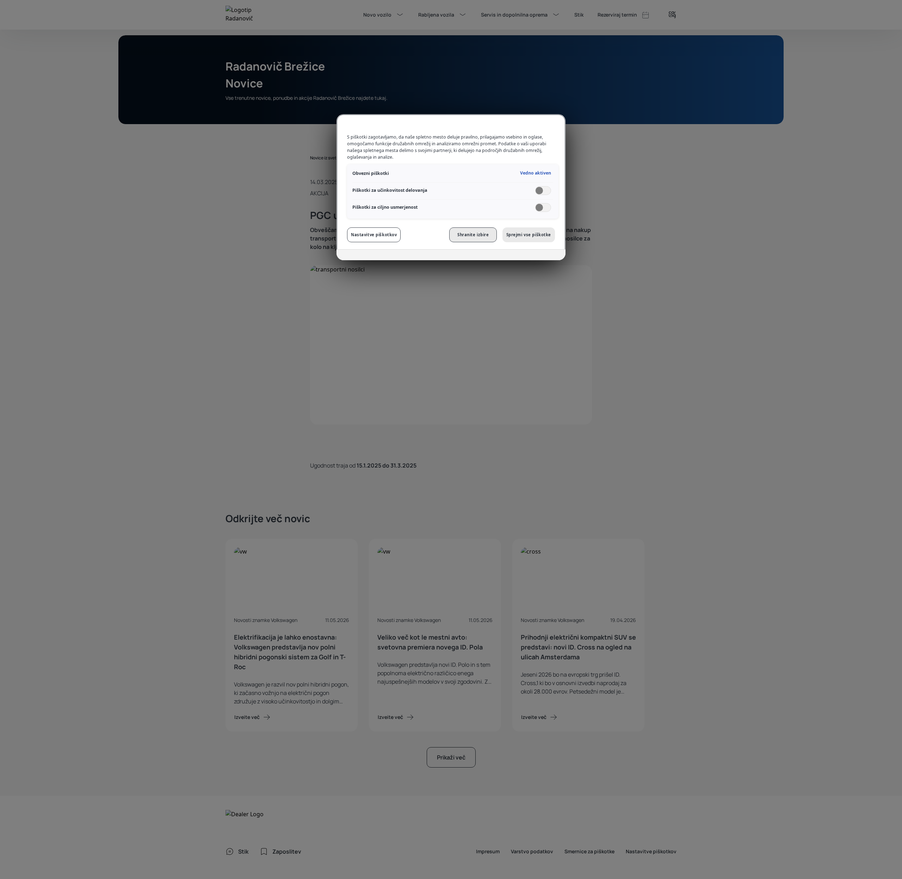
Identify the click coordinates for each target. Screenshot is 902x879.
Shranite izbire (473, 234)
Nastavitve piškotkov (374, 234)
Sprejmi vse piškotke (528, 234)
